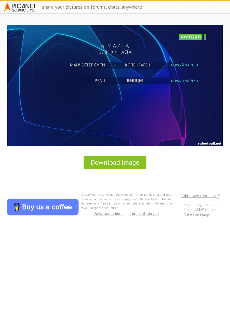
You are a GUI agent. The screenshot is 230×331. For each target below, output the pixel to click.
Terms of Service (145, 213)
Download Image (115, 162)
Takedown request (198, 195)
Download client (108, 213)
